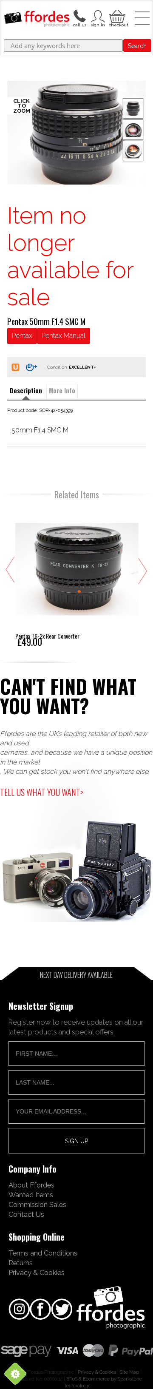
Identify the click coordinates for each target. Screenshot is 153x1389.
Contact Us (26, 1214)
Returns (20, 1262)
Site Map (129, 1372)
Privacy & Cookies (36, 1272)
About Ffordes (31, 1185)
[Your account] (79, 15)
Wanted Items (30, 1194)
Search (137, 46)
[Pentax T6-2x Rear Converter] (77, 576)
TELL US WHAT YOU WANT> (41, 792)
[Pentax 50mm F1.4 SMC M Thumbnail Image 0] (76, 132)
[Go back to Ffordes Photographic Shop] (37, 19)
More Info (62, 390)
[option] (76, 132)
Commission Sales (37, 1204)
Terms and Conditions (42, 1253)
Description (26, 390)
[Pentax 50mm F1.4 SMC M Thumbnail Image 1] (133, 129)
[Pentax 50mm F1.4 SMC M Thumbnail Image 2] (133, 151)
